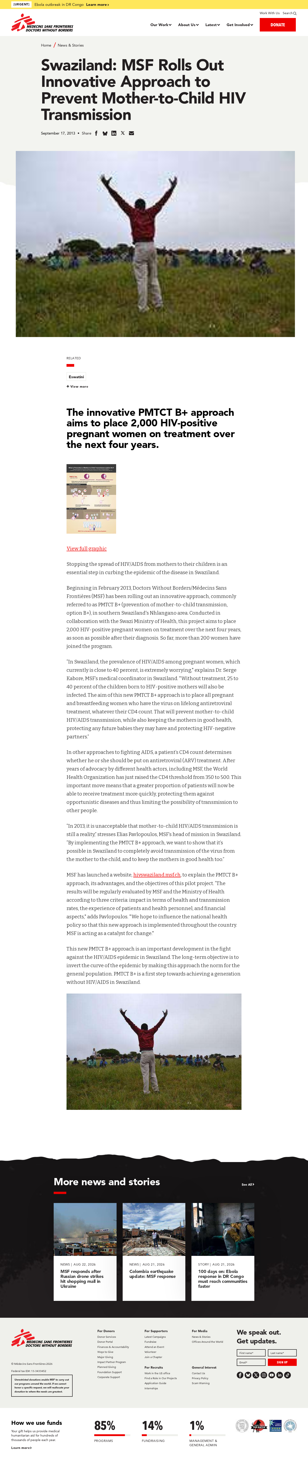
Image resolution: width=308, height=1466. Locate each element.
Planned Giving (106, 1367)
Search (288, 13)
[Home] (47, 22)
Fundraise (150, 1341)
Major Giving (105, 1357)
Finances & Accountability (113, 1347)
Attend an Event (154, 1347)
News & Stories (71, 45)
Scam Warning (200, 1383)
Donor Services (106, 1336)
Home (46, 45)
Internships (151, 1388)
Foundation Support (109, 1372)
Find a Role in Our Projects (161, 1378)
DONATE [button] (278, 24)
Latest (211, 24)
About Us (186, 24)
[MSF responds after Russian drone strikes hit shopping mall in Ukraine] (85, 1252)
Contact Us (198, 1373)
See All (247, 1184)
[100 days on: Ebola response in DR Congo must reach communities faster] (222, 1252)
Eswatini (76, 376)
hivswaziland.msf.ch (157, 875)
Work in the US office (157, 1373)
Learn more (96, 4)
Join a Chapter (153, 1357)
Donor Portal (105, 1341)
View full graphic (87, 549)
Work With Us (269, 13)
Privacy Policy (200, 1378)
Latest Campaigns (155, 1336)
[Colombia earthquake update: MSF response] (154, 1252)
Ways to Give (105, 1352)
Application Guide (155, 1383)
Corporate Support (108, 1377)
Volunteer (150, 1352)
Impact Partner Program (111, 1362)
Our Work (159, 24)
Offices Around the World (207, 1341)
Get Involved (238, 24)
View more (79, 386)
